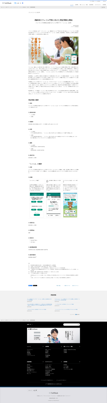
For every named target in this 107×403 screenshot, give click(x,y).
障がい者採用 (66, 367)
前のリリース (67, 285)
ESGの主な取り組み (48, 370)
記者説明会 (29, 353)
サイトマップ (68, 395)
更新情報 (28, 352)
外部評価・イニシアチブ (49, 373)
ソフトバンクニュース (31, 355)
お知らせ (28, 351)
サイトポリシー (53, 395)
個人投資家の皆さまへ (31, 369)
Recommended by (72, 314)
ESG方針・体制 (48, 366)
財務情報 (28, 367)
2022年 (28, 7)
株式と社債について (30, 370)
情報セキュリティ (40, 395)
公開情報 (46, 356)
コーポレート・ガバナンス (31, 372)
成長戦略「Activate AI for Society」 (70, 349)
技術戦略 (65, 351)
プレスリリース (15, 7)
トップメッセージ (48, 364)
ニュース (10, 7)
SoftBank (6, 3)
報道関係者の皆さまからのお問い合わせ (55, 383)
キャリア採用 (66, 366)
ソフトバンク (53, 393)
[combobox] (70, 324)
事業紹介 (46, 352)
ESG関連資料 (47, 372)
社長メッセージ (48, 349)
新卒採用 (65, 364)
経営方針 (28, 364)
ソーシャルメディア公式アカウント (47, 380)
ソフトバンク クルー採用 (68, 369)
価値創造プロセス (48, 367)
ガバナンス (47, 353)
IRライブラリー (29, 366)
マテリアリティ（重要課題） (50, 369)
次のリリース (75, 285)
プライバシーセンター (47, 395)
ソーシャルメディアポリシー (61, 380)
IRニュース (29, 373)
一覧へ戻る (58, 285)
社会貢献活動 (47, 355)
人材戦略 (65, 352)
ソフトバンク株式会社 (22, 7)
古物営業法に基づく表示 (61, 395)
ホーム (3, 7)
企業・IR (7, 7)
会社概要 (46, 351)
